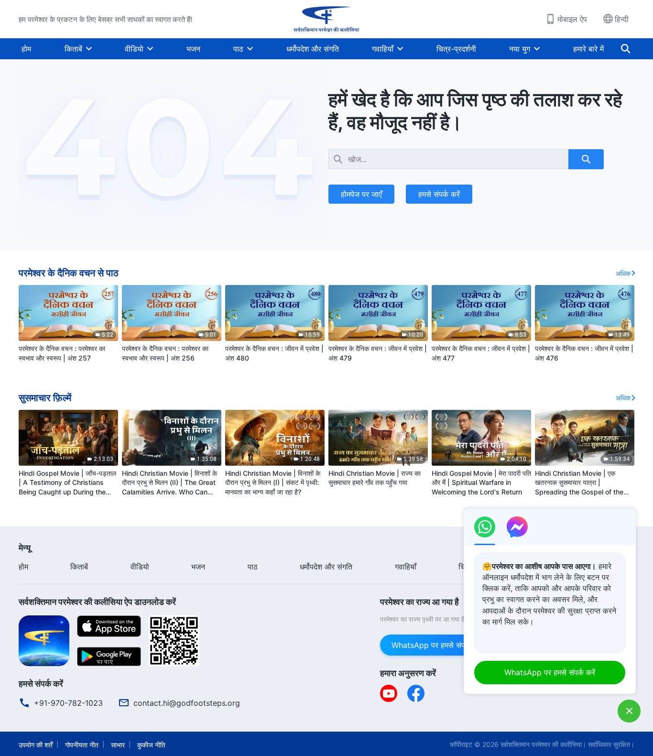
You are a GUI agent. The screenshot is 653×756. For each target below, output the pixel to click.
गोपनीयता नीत (81, 745)
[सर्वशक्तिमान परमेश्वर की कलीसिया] (326, 19)
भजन (193, 49)
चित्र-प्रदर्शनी (456, 49)
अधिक (623, 273)
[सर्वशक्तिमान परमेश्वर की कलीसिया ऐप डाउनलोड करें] (44, 640)
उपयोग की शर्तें (36, 745)
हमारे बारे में (588, 49)
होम (26, 49)
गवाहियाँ (382, 49)
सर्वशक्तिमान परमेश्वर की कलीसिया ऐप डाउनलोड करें (97, 602)
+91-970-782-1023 (68, 703)
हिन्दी (622, 19)
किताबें (73, 49)
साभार (118, 745)
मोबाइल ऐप (572, 19)
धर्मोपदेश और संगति (312, 49)
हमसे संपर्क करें (439, 194)
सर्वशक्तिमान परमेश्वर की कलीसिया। (543, 744)
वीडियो (134, 49)
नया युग (519, 49)
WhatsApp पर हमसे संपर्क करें (437, 645)
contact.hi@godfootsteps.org (186, 703)
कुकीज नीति (151, 745)
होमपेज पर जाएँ (361, 194)
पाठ (238, 49)
